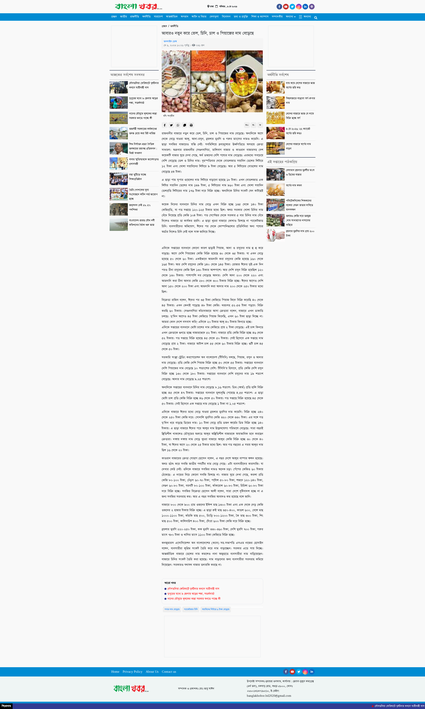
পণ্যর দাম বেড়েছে (172, 609)
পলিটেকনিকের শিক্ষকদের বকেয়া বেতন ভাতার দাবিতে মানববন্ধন (299, 205)
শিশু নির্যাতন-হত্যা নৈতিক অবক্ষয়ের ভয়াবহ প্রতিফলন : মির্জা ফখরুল (143, 148)
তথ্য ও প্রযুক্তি (241, 17)
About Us (152, 672)
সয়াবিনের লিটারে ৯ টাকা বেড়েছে (215, 609)
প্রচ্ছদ (114, 17)
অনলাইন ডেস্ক (170, 41)
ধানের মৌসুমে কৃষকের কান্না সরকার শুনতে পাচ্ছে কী (194, 599)
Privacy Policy (132, 672)
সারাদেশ (158, 17)
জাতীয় (123, 17)
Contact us (169, 672)
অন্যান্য (289, 17)
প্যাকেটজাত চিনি (191, 609)
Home (115, 672)
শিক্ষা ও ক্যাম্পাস (259, 17)
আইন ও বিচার (199, 17)
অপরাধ (184, 17)
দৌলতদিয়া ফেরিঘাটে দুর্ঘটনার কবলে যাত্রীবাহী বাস (193, 589)
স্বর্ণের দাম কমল (294, 185)
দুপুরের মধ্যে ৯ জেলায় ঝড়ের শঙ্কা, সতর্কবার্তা (191, 594)
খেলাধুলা (214, 17)
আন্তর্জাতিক (171, 17)
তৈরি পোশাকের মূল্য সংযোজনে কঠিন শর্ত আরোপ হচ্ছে (143, 194)
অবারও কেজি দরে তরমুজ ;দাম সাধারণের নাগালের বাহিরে (298, 220)
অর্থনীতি (146, 17)
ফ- (253, 125)
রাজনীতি (134, 17)
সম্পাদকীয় (277, 17)
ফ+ (247, 125)
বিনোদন (226, 17)
